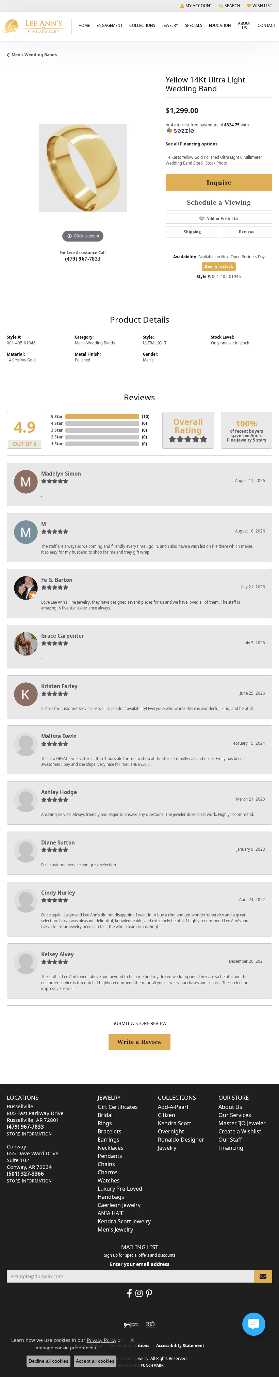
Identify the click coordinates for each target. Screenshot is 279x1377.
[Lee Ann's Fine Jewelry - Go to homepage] (36, 26)
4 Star (57, 423)
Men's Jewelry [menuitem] (115, 1229)
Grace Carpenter (62, 635)
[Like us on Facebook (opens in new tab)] (129, 1293)
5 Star (57, 416)
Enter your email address (139, 1264)
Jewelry (170, 25)
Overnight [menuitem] (171, 1131)
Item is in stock (218, 266)
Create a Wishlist (239, 1131)
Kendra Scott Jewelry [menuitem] (124, 1221)
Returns (246, 232)
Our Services (234, 1115)
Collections (142, 25)
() (145, 416)
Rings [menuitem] (105, 1123)
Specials (193, 25)
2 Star (57, 437)
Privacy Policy (101, 1340)
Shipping (192, 232)
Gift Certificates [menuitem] (118, 1107)
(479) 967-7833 (83, 259)
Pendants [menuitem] (110, 1156)
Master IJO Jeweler (242, 1123)
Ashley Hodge (59, 792)
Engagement (109, 25)
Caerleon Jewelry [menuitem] (119, 1205)
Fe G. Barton (56, 579)
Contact (267, 25)
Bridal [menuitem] (105, 1115)
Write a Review (139, 1041)
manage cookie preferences (66, 1347)
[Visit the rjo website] (150, 1325)
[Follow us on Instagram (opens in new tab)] (139, 1293)
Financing (230, 1147)
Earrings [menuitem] (108, 1139)
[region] (83, 168)
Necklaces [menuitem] (111, 1147)
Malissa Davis (59, 736)
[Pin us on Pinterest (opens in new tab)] (149, 1293)
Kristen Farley (59, 686)
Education (220, 25)
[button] (196, 6)
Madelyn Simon (61, 473)
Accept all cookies (95, 1361)
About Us (244, 25)
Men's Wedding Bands (34, 55)
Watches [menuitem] (109, 1180)
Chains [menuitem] (106, 1164)
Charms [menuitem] (108, 1172)
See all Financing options (191, 144)
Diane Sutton (58, 842)
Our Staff (230, 1139)
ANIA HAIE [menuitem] (111, 1213)
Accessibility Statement (180, 1345)
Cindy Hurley (58, 892)
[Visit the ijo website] (131, 1325)
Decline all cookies (48, 1361)
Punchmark (152, 1365)
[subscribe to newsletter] (263, 1276)
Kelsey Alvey (57, 954)
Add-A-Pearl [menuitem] (173, 1107)
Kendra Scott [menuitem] (174, 1123)
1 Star (57, 444)
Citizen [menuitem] (166, 1115)
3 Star (57, 430)
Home (84, 25)
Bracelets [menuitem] (109, 1131)
